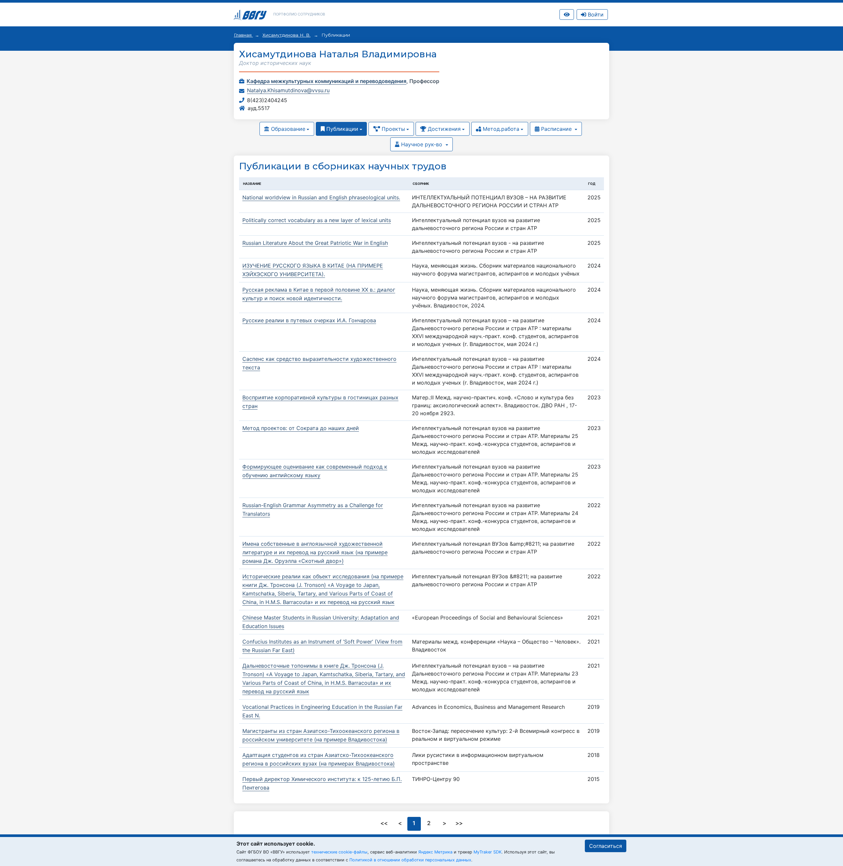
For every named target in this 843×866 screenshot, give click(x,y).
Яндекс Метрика (435, 852)
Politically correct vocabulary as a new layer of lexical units (316, 220)
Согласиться (605, 846)
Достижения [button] (443, 129)
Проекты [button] (392, 129)
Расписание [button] (556, 129)
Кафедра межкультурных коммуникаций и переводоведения (326, 81)
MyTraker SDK (488, 852)
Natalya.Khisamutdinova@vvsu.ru (288, 90)
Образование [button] (287, 129)
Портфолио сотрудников (299, 14)
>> (459, 823)
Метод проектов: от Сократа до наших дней (300, 428)
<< (384, 823)
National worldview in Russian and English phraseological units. (321, 197)
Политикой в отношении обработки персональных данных (410, 859)
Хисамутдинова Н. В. (286, 35)
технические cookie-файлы (339, 852)
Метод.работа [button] (500, 129)
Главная (243, 35)
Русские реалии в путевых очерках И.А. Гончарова (309, 320)
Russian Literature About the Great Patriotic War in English (315, 243)
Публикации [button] (341, 129)
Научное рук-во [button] (421, 144)
